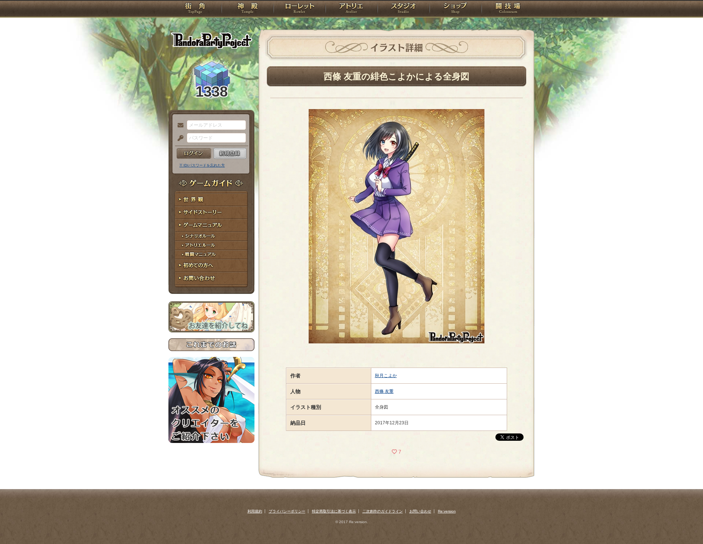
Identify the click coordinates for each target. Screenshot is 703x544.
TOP (195, 9)
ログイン (193, 153)
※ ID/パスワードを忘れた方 (202, 165)
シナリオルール (211, 236)
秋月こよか (386, 375)
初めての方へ (211, 265)
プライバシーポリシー (287, 511)
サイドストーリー (211, 212)
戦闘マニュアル (211, 254)
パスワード (178, 138)
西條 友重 (384, 391)
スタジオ (403, 9)
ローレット (300, 9)
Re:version (447, 511)
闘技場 (508, 9)
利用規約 (255, 511)
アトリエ (351, 9)
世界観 (211, 199)
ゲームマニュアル (211, 225)
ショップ (455, 9)
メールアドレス (178, 125)
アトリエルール (211, 245)
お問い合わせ (211, 278)
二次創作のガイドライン (382, 511)
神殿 (248, 9)
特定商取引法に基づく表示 (334, 511)
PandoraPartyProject (211, 40)
